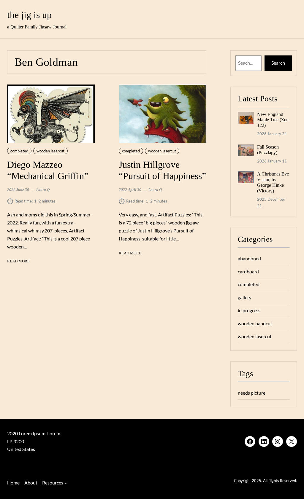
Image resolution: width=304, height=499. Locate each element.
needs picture (251, 393)
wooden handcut (255, 323)
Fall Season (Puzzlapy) (268, 149)
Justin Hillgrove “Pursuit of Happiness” (162, 170)
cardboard (248, 271)
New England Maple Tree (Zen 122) (273, 120)
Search (278, 63)
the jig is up (29, 15)
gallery (244, 297)
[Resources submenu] (65, 483)
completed (19, 151)
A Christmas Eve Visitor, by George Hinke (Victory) (273, 182)
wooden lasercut (50, 151)
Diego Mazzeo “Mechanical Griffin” (47, 170)
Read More (18, 261)
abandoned (249, 258)
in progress (249, 310)
